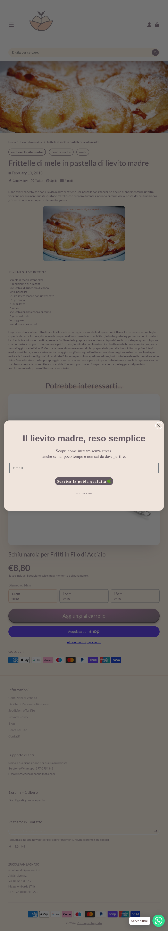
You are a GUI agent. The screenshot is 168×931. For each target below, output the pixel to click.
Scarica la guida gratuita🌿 (84, 481)
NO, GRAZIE (84, 493)
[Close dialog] (159, 426)
